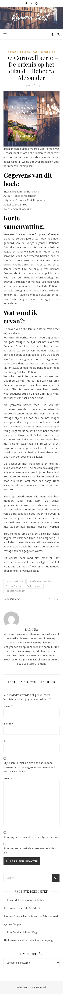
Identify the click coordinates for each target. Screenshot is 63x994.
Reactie (8, 778)
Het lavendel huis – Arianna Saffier (24, 900)
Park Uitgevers (44, 52)
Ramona (15, 599)
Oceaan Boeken (19, 52)
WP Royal (41, 987)
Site (6, 741)
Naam (8, 706)
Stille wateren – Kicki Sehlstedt (22, 908)
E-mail (8, 723)
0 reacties (54, 599)
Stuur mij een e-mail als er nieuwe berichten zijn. (30, 850)
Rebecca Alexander (15, 590)
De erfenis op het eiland (40, 581)
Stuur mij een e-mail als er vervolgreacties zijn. (31, 837)
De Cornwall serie (14, 581)
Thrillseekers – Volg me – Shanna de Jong (28, 940)
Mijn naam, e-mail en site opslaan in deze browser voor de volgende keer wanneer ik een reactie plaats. (30, 767)
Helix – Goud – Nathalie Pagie (21, 932)
